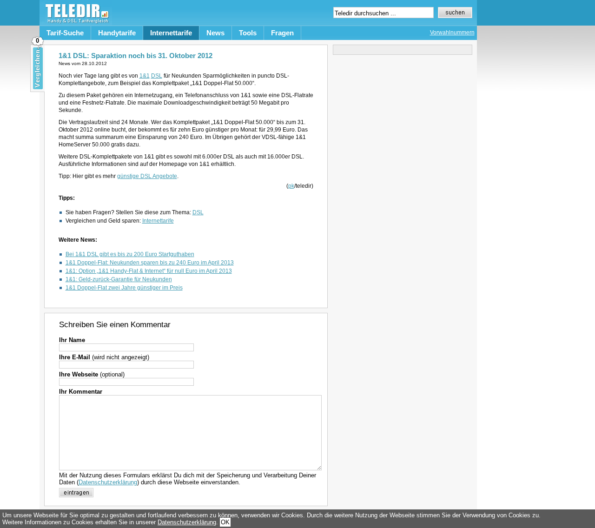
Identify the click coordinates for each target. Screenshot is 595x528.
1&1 (144, 76)
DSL (156, 76)
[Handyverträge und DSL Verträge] (76, 23)
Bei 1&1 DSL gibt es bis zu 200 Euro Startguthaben (130, 254)
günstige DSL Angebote (147, 176)
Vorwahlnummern (452, 32)
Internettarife (171, 33)
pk (291, 186)
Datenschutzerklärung (108, 482)
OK (225, 522)
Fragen (282, 33)
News (215, 33)
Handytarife (117, 33)
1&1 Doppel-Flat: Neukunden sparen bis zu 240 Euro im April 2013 (150, 262)
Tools (248, 33)
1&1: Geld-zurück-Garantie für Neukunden (119, 279)
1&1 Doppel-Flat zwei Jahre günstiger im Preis (124, 287)
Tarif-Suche (65, 33)
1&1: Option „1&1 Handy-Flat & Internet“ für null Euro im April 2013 (149, 271)
